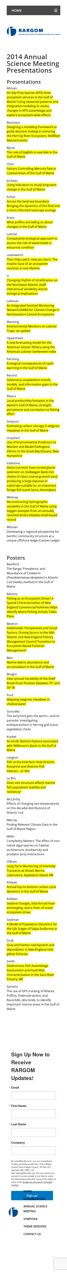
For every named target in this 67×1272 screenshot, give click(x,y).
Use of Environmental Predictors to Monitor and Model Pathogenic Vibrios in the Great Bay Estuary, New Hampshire (33, 449)
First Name (18, 1105)
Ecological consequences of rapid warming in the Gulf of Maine (30, 365)
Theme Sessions (34, 1226)
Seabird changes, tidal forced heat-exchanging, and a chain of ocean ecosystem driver (31, 907)
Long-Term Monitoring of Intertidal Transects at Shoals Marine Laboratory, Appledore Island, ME (31, 870)
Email (15, 1087)
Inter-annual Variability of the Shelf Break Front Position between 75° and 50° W (33, 683)
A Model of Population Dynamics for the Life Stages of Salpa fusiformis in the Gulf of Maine (32, 928)
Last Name (18, 1124)
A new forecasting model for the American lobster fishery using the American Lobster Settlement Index (31, 347)
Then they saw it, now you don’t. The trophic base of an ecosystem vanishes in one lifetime (32, 263)
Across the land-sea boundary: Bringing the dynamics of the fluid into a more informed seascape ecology (33, 205)
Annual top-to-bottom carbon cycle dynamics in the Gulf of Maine (31, 889)
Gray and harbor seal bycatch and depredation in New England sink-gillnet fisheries (30, 949)
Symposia (30, 1218)
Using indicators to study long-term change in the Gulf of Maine (32, 187)
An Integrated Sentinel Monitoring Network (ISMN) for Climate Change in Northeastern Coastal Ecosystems (33, 310)
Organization (34, 1198)
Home (17, 10)
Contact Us (32, 1234)
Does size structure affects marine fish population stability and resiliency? (31, 787)
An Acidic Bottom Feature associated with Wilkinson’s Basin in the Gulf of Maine (32, 745)
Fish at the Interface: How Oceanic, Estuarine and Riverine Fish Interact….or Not (31, 766)
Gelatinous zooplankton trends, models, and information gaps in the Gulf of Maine (32, 384)
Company (18, 1142)
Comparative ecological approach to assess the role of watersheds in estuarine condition (32, 242)
